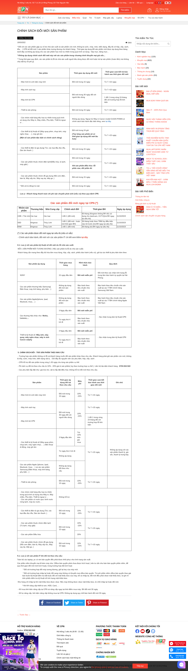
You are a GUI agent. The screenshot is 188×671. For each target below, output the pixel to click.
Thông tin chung (25, 38)
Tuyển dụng (142, 79)
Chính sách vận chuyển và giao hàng (150, 216)
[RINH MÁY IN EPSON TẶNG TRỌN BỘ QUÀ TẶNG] (140, 131)
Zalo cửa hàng (121, 3)
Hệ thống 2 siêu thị (64, 632)
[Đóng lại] (36, 635)
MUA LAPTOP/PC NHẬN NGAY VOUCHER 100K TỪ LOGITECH (157, 151)
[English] (159, 3)
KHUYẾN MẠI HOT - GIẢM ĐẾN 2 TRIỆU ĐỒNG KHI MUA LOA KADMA (157, 182)
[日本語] (166, 3)
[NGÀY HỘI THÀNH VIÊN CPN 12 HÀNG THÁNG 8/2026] (140, 122)
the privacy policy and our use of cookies (109, 667)
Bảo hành (141, 68)
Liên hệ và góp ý (63, 654)
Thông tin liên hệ (142, 196)
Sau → (27, 615)
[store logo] (23, 10)
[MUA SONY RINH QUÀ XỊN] (140, 103)
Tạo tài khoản (165, 11)
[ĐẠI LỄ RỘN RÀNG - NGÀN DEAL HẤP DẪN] (140, 94)
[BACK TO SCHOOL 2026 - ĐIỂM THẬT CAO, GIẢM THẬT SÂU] (140, 161)
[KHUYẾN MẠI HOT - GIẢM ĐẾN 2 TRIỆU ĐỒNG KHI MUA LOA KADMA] (140, 182)
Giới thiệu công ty (142, 200)
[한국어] (169, 3)
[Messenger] (171, 643)
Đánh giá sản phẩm (145, 75)
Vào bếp (140, 64)
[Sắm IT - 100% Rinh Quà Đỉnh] (140, 112)
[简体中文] (163, 3)
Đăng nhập (164, 9)
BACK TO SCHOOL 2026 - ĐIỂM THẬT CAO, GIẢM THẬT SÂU (157, 161)
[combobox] (81, 10)
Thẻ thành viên (63, 643)
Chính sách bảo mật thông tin (69, 658)
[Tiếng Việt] (156, 3)
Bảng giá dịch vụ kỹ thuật (145, 204)
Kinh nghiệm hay (144, 57)
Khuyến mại (142, 60)
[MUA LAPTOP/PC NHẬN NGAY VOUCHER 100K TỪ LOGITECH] (140, 152)
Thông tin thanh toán (65, 639)
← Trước (21, 615)
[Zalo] (171, 650)
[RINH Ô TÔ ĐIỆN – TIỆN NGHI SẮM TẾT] (140, 209)
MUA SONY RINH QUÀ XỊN (157, 101)
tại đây (108, 121)
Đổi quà (139, 3)
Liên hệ (131, 3)
